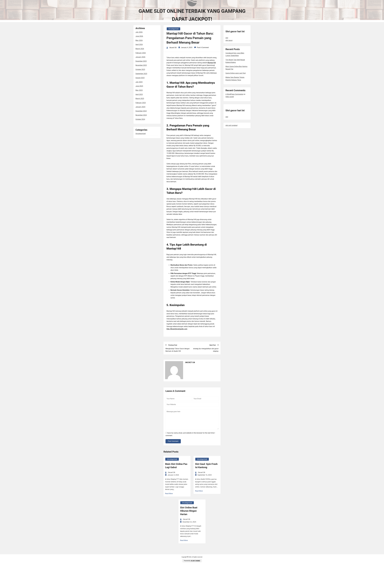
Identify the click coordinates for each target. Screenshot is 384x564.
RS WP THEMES (195, 560)
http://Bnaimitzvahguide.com (176, 329)
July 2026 (139, 32)
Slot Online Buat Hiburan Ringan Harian (188, 511)
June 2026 (139, 36)
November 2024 (141, 115)
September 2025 (141, 74)
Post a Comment (203, 47)
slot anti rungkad (231, 125)
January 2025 (140, 107)
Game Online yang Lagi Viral (236, 73)
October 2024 (140, 119)
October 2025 (140, 69)
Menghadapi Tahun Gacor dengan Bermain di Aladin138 (178, 350)
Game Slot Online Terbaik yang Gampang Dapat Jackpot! (192, 15)
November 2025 (141, 65)
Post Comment (173, 441)
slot (227, 38)
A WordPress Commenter (234, 94)
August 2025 (140, 78)
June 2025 (139, 86)
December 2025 (141, 61)
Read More (169, 493)
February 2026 (141, 53)
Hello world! (230, 97)
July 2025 (139, 82)
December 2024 (141, 111)
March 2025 (140, 98)
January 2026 (140, 57)
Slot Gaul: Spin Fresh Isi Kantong (206, 466)
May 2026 (139, 40)
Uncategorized (141, 134)
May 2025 (139, 90)
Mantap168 (212, 63)
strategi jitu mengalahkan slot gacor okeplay (205, 350)
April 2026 (139, 44)
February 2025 (141, 103)
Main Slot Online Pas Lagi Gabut (176, 466)
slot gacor (229, 40)
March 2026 (140, 49)
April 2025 (139, 94)
